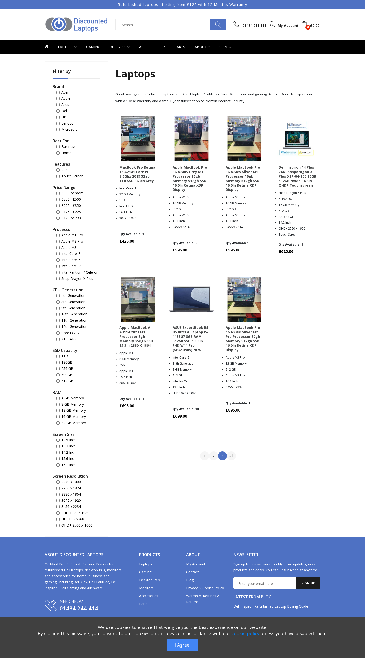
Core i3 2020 (71, 333)
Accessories (151, 46)
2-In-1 (66, 170)
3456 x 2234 (71, 506)
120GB (66, 362)
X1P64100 (69, 339)
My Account (195, 564)
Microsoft (69, 129)
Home (66, 153)
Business (118, 46)
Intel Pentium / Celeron (79, 272)
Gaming (93, 46)
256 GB (67, 368)
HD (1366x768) (73, 519)
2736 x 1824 (71, 488)
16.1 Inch (68, 465)
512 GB (67, 381)
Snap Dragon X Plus (77, 278)
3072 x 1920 (71, 500)
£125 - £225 (71, 212)
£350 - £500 (71, 199)
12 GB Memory (73, 410)
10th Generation (74, 314)
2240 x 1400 (71, 482)
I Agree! (182, 645)
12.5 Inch (68, 440)
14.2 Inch (68, 452)
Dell (64, 111)
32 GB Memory (73, 423)
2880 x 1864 (71, 494)
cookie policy (245, 633)
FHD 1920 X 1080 (75, 513)
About (201, 46)
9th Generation (73, 308)
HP (63, 117)
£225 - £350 (71, 205)
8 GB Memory (72, 404)
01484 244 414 (79, 608)
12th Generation (74, 326)
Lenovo (67, 123)
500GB (66, 374)
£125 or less (71, 218)
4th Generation (73, 295)
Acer (65, 92)
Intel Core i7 (71, 266)
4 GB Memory (72, 398)
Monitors (146, 588)
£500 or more (72, 193)
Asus (65, 104)
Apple (65, 98)
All (231, 455)
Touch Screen (72, 176)
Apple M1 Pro (72, 235)
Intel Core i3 (71, 253)
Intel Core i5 (71, 260)
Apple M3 (68, 247)
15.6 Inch (68, 458)
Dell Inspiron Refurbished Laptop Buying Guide (270, 606)
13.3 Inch (68, 446)
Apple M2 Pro (72, 241)
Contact (227, 46)
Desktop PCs (149, 580)
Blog (190, 580)
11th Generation (74, 320)
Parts (179, 46)
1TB (64, 356)
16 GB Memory (73, 416)
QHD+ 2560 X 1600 (76, 525)
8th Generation (73, 302)
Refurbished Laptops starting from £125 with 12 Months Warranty (182, 4)
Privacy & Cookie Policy (205, 588)
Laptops (66, 46)
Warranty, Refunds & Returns (203, 599)
